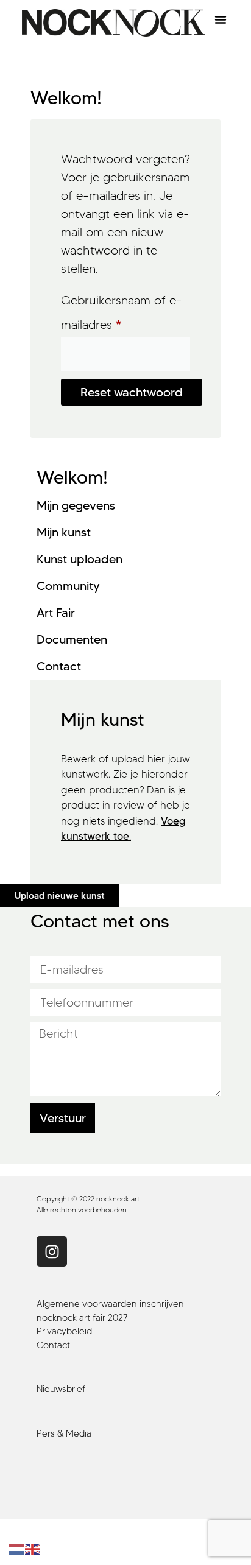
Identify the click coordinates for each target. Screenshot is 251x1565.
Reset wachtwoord (131, 392)
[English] (33, 1548)
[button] (220, 19)
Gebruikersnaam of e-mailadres (121, 310)
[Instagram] (52, 1251)
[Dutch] (17, 1548)
